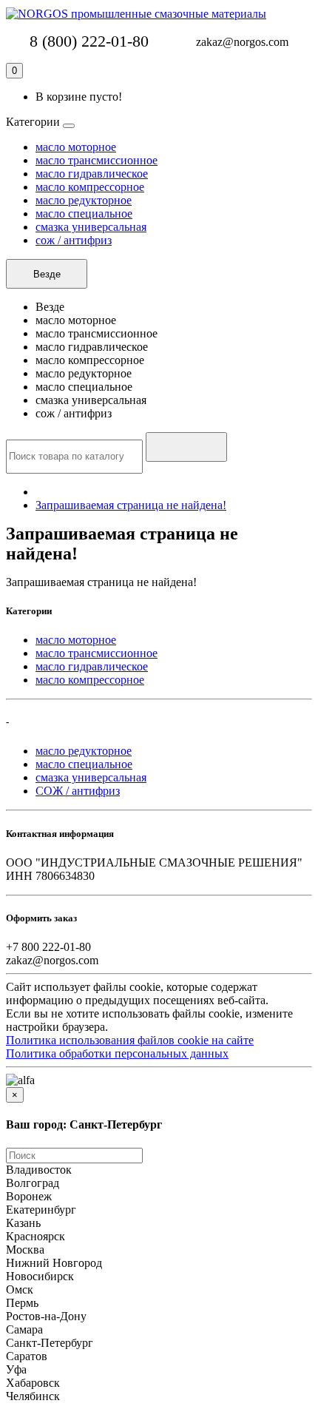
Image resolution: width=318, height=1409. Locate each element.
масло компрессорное (89, 187)
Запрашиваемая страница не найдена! (130, 505)
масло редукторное (83, 200)
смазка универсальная (90, 227)
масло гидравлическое (91, 173)
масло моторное (75, 147)
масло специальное (83, 213)
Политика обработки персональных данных (117, 1053)
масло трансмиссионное (96, 160)
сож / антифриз (73, 240)
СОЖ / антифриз (77, 790)
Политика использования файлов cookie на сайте (130, 1040)
